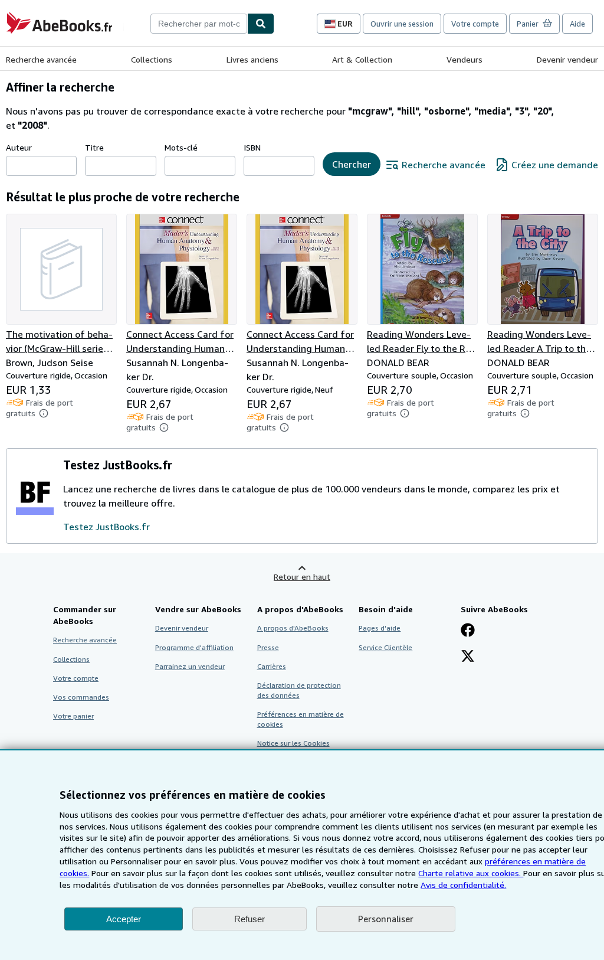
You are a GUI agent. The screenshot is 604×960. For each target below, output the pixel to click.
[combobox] (198, 24)
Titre (94, 147)
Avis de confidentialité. (463, 885)
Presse (268, 647)
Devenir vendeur (567, 59)
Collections (151, 59)
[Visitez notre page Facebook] (468, 631)
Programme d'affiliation (194, 647)
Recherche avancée (41, 59)
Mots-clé (181, 147)
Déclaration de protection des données (299, 690)
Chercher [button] (351, 164)
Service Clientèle (385, 647)
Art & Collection (362, 59)
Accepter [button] (123, 919)
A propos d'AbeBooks (293, 627)
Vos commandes (81, 697)
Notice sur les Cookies (293, 743)
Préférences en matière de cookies (300, 719)
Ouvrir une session (402, 23)
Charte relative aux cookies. (470, 873)
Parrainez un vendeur (190, 666)
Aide (577, 23)
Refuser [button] (249, 919)
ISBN (252, 147)
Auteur (19, 147)
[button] (43, 413)
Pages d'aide (380, 627)
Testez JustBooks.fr (106, 527)
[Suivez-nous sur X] (468, 657)
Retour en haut (302, 577)
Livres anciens (252, 59)
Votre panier (73, 715)
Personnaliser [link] (385, 918)
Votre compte (475, 23)
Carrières (271, 666)
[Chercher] (261, 24)
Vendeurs (464, 59)
